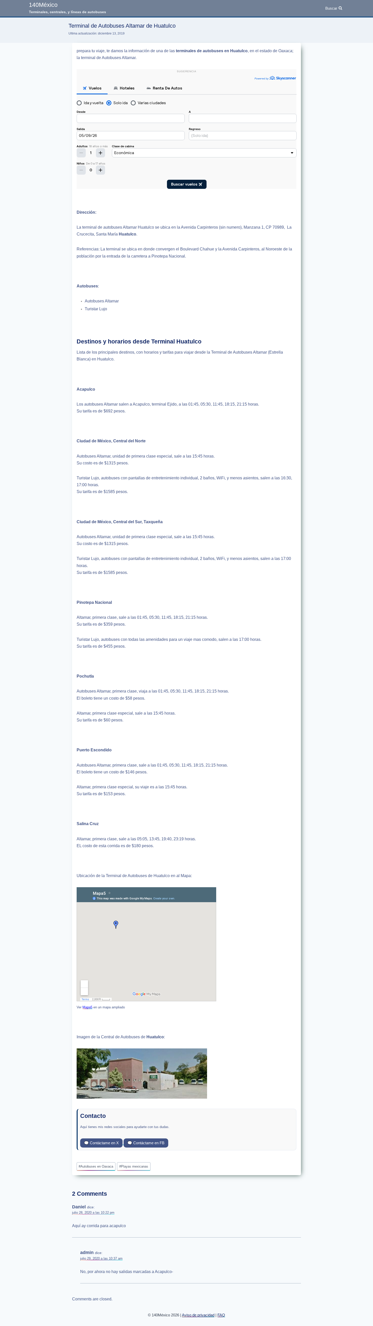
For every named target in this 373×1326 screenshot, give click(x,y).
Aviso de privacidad (198, 1315)
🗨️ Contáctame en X (101, 1143)
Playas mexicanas (133, 1166)
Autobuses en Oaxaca (96, 1166)
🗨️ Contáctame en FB (145, 1143)
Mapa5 (87, 1007)
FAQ (221, 1315)
